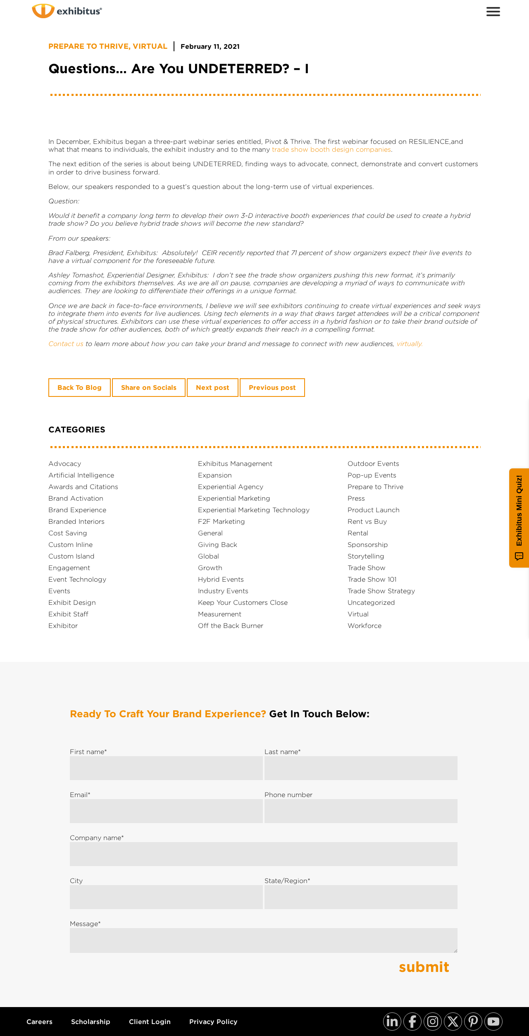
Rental (358, 533)
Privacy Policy (213, 1021)
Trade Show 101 (372, 579)
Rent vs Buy (367, 521)
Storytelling (366, 556)
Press (356, 498)
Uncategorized (371, 602)
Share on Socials (148, 387)
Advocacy (64, 463)
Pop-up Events (372, 475)
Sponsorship (368, 544)
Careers (39, 1021)
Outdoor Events (373, 463)
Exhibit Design (72, 602)
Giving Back (217, 544)
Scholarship (90, 1021)
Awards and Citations (83, 486)
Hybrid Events (221, 579)
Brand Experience (77, 510)
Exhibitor (63, 625)
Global (208, 556)
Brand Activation (75, 498)
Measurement (219, 614)
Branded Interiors (76, 521)
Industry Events (223, 591)
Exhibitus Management (235, 463)
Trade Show (367, 567)
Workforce (364, 625)
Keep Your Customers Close (243, 602)
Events (59, 591)
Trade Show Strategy (381, 591)
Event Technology (77, 579)
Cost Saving (67, 533)
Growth (210, 567)
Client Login (150, 1021)
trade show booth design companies (331, 149)
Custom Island (71, 556)
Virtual (150, 46)
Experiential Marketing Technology (254, 510)
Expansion (215, 475)
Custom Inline (70, 544)
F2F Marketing (221, 521)
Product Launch (374, 510)
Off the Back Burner (230, 625)
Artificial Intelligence (81, 475)
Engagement (69, 567)
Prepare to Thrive (88, 46)
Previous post (272, 387)
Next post (212, 387)
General (210, 533)
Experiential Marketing (234, 498)
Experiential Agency (230, 486)
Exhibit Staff (68, 614)
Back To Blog (79, 387)
